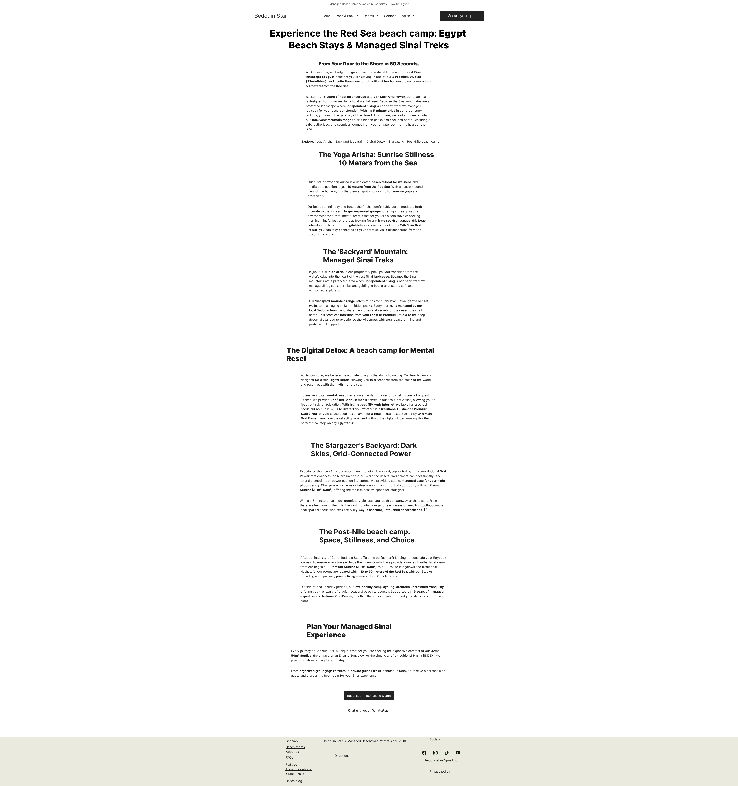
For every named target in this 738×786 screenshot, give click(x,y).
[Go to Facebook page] (424, 753)
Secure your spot (462, 16)
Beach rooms (295, 747)
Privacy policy (440, 771)
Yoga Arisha (323, 141)
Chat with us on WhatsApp (368, 710)
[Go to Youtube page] (458, 753)
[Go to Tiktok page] (447, 753)
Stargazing (396, 141)
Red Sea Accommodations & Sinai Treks (298, 769)
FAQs (289, 757)
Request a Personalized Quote (369, 696)
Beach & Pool (344, 16)
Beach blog (294, 781)
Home (326, 16)
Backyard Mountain (349, 141)
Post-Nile (414, 141)
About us (292, 752)
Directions (342, 756)
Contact (390, 16)
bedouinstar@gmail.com (442, 760)
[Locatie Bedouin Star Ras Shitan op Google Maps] (374, 767)
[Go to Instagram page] (435, 753)
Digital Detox (376, 141)
